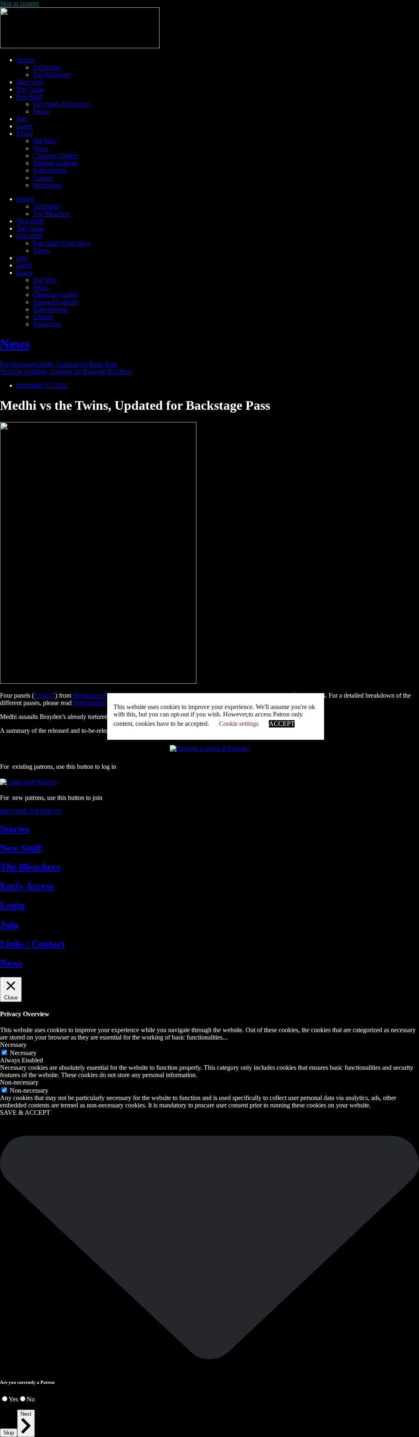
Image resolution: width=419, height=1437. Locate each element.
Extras (24, 133)
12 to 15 (44, 695)
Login (24, 126)
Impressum (47, 185)
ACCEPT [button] (282, 723)
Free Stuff (29, 96)
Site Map (44, 140)
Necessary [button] (13, 1044)
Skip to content (19, 3)
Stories (25, 59)
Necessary (23, 1052)
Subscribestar (50, 170)
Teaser (41, 111)
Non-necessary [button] (19, 1082)
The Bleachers (51, 74)
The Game (30, 89)
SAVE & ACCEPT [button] (25, 1112)
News (40, 148)
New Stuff (29, 82)
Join (21, 118)
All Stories (46, 67)
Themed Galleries (56, 162)
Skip (8, 1433)
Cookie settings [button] (239, 723)
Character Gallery (56, 155)
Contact (43, 177)
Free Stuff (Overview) (61, 104)
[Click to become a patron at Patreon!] (210, 748)
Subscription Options (100, 702)
